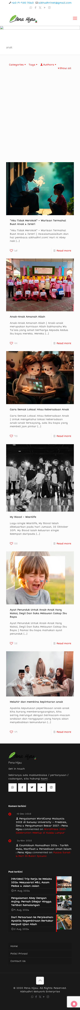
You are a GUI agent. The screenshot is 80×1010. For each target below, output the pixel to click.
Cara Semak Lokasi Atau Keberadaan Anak (39, 409)
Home (14, 946)
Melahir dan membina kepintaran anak (36, 701)
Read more (64, 250)
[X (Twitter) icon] (40, 7)
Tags (32, 64)
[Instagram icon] (49, 7)
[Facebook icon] (35, 7)
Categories (16, 64)
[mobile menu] (75, 18)
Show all (65, 68)
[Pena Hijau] (23, 18)
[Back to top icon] (40, 981)
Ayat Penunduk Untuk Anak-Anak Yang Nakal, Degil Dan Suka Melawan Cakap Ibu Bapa (38, 613)
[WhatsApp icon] (30, 7)
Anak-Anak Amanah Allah (27, 316)
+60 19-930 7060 (22, 2)
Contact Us (18, 961)
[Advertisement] (40, 120)
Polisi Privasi (19, 953)
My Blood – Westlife (23, 517)
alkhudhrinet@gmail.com (54, 2)
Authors (48, 64)
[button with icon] (12, 787)
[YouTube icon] (44, 7)
